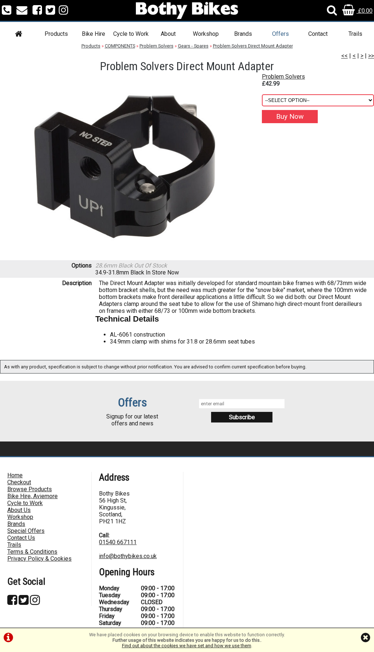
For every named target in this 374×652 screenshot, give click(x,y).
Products (56, 33)
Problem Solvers (156, 46)
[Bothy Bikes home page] (187, 10)
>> (371, 55)
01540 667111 (118, 542)
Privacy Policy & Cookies (39, 558)
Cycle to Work (131, 33)
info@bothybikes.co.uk (128, 556)
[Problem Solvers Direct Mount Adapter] (124, 166)
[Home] (18, 35)
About (168, 33)
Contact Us (21, 537)
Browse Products (29, 489)
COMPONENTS (120, 46)
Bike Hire (93, 33)
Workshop (206, 33)
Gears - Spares (193, 46)
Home (15, 475)
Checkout (19, 482)
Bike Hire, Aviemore (32, 496)
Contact (318, 33)
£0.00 (364, 10)
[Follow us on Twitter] (50, 10)
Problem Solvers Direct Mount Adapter (253, 46)
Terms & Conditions (32, 551)
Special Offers (26, 530)
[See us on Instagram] (63, 10)
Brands (243, 33)
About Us (19, 510)
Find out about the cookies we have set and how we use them (186, 645)
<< (344, 55)
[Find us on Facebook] (37, 10)
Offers (280, 33)
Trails (355, 33)
